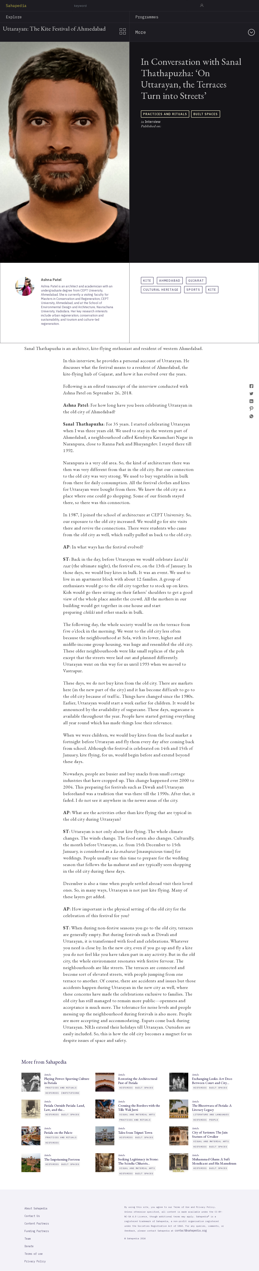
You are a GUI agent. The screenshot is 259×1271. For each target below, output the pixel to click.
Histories (52, 1093)
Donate (29, 1246)
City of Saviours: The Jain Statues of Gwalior (210, 1134)
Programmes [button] (146, 16)
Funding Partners (36, 1231)
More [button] (140, 32)
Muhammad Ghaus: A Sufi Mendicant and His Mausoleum (214, 1161)
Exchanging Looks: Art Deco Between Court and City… (212, 1081)
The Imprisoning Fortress (62, 1159)
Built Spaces (205, 114)
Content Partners (36, 1223)
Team (27, 1238)
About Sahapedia (35, 1208)
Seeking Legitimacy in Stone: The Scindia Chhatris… (138, 1161)
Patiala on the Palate (58, 1133)
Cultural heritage (161, 290)
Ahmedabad (170, 280)
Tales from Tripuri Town (135, 1133)
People (213, 1120)
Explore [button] (14, 16)
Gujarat (196, 280)
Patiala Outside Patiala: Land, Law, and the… (64, 1107)
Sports (193, 290)
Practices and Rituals (165, 114)
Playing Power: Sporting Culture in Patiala (66, 1081)
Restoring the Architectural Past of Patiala (137, 1081)
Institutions (70, 1093)
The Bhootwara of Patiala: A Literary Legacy (212, 1107)
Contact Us (32, 1216)
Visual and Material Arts (137, 1114)
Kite (147, 280)
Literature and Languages (211, 1114)
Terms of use (33, 1253)
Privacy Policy (35, 1261)
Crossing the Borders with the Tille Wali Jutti (139, 1107)
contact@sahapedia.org (191, 1230)
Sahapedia (16, 5)
